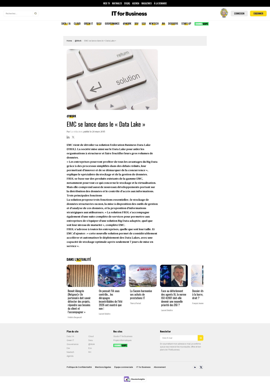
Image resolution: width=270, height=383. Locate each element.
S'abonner (258, 13)
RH (163, 23)
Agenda (135, 3)
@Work (127, 23)
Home (69, 41)
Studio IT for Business (122, 336)
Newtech (154, 23)
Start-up (186, 23)
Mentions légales (103, 367)
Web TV (106, 3)
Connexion (239, 13)
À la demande (160, 3)
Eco (144, 23)
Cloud (77, 23)
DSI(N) (127, 3)
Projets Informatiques (122, 340)
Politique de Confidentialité (79, 367)
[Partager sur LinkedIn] (68, 137)
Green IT (88, 23)
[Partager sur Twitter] (73, 137)
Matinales (117, 3)
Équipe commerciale (123, 367)
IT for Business (143, 367)
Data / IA (65, 23)
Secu (99, 23)
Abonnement (160, 367)
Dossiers (173, 23)
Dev (136, 23)
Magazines (146, 3)
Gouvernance (112, 23)
